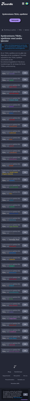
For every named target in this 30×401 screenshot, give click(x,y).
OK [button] (25, 394)
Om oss (25, 375)
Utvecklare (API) (15, 383)
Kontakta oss (21, 379)
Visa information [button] (18, 397)
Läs (25, 72)
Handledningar (18, 371)
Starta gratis (15, 20)
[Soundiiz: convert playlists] (15, 366)
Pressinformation (9, 379)
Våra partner (17, 375)
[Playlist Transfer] (7, 3)
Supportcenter (6, 375)
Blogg (9, 371)
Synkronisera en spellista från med (11, 72)
